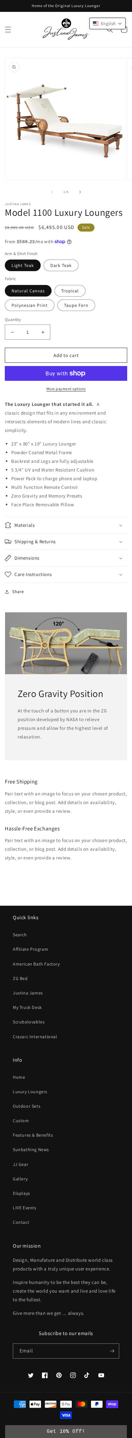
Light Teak (23, 265)
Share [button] (18, 591)
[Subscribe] (112, 1351)
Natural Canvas (28, 291)
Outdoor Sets (26, 1106)
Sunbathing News (31, 1149)
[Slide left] (52, 192)
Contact (21, 1222)
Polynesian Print (30, 305)
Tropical (70, 291)
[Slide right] (80, 192)
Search (20, 935)
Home (19, 1077)
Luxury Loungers (30, 1092)
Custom (21, 1120)
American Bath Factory (36, 964)
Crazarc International (35, 1037)
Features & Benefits (33, 1135)
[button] (8, 30)
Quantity (13, 319)
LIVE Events (25, 1208)
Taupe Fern (76, 305)
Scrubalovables (29, 1022)
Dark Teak (61, 265)
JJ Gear (20, 1164)
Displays (21, 1193)
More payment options (66, 388)
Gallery (20, 1179)
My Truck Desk (27, 1007)
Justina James (28, 993)
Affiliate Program (30, 949)
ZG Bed (20, 978)
